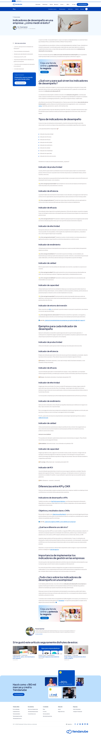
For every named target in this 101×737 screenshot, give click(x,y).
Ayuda (59, 709)
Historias (82, 9)
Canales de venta (16, 711)
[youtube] (80, 724)
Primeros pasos (62, 9)
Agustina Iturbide (17, 655)
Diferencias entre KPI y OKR (20, 56)
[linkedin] (85, 724)
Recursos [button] (56, 4)
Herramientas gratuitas (47, 716)
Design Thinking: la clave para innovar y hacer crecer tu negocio (75, 657)
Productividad (24, 655)
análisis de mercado (43, 417)
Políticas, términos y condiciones (30, 724)
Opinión (76, 9)
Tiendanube (61, 600)
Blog (14, 9)
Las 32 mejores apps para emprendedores (49, 656)
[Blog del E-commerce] (21, 4)
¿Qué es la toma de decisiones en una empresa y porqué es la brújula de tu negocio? (65, 320)
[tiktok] (77, 724)
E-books (44, 711)
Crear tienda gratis (82, 4)
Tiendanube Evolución (17, 718)
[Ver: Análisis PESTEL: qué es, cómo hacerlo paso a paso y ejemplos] (25, 649)
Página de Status (61, 711)
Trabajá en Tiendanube (77, 711)
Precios (51, 4)
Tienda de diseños (16, 713)
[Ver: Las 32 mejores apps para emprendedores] (50, 649)
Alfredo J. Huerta (43, 655)
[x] (82, 724)
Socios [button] (61, 4)
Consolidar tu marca (52, 9)
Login (74, 4)
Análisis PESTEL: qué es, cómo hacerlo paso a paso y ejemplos (24, 657)
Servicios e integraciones (33, 709)
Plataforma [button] (45, 4)
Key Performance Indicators (58, 501)
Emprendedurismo (51, 655)
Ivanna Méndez (68, 655)
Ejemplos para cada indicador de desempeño (23, 54)
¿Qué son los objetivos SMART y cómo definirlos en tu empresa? (60, 521)
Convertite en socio (32, 713)
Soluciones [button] (38, 4)
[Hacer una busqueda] (86, 9)
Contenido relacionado (19, 68)
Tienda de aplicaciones (17, 716)
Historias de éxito (46, 713)
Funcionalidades (16, 709)
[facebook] (87, 724)
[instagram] (75, 724)
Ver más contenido (38, 633)
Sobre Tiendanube (76, 709)
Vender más (70, 9)
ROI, (50, 309)
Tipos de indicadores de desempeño (22, 51)
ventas (40, 106)
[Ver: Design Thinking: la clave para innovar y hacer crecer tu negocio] (76, 649)
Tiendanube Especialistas (33, 711)
